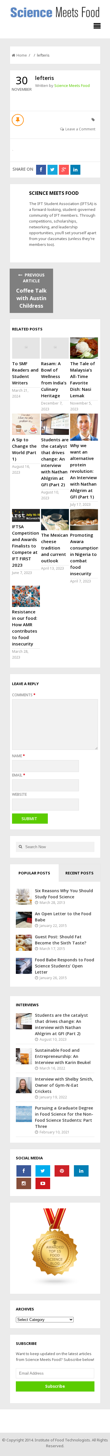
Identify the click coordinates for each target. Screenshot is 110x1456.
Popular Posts (34, 873)
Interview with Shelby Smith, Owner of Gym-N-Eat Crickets (64, 1085)
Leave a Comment (80, 129)
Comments (23, 694)
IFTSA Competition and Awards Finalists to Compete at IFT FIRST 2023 (25, 546)
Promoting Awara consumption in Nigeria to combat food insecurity (84, 554)
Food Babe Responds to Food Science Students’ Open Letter (64, 966)
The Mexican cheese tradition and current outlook (54, 548)
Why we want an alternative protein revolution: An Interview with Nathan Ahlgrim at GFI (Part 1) (83, 471)
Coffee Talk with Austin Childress (31, 298)
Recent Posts (79, 873)
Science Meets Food (72, 85)
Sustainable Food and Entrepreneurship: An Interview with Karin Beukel (63, 1056)
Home (21, 55)
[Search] (20, 847)
